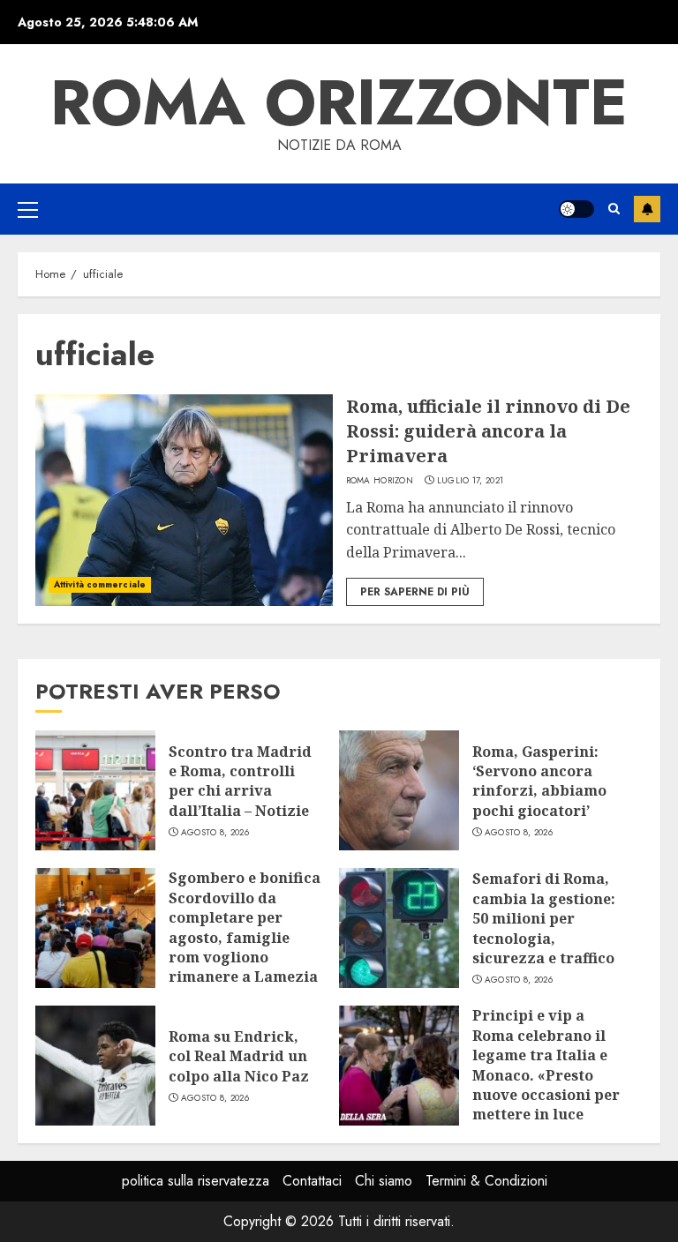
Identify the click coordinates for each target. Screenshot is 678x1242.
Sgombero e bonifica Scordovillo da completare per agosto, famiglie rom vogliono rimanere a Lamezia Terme (244, 937)
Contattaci (312, 1181)
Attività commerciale (100, 584)
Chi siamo (383, 1181)
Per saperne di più (415, 592)
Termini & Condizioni (486, 1181)
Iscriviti (647, 209)
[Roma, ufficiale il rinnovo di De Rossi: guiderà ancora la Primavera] (184, 500)
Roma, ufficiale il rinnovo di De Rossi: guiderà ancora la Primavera (488, 431)
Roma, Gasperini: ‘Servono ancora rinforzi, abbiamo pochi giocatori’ (539, 781)
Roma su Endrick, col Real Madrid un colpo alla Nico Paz (239, 1056)
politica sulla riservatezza (195, 1181)
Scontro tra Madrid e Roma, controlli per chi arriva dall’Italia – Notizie (240, 781)
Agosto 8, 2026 (215, 833)
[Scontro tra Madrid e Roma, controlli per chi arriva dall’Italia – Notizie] (95, 790)
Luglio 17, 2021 (470, 481)
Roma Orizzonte (339, 102)
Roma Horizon (380, 481)
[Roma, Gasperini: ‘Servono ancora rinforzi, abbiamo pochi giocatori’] (399, 790)
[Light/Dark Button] (576, 209)
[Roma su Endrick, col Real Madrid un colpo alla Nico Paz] (95, 1066)
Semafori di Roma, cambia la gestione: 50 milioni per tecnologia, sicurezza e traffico (543, 918)
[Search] (614, 208)
